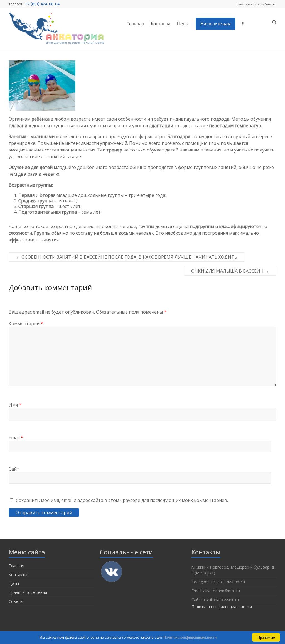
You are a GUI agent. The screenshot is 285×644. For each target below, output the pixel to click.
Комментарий (26, 323)
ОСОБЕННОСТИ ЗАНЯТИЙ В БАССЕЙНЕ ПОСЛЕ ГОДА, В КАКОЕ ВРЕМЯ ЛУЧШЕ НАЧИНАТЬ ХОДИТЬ (126, 257)
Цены (183, 23)
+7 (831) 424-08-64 (42, 4)
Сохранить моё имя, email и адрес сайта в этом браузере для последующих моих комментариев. (122, 500)
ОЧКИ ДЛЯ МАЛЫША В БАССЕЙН (230, 271)
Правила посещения (28, 592)
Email (16, 437)
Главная (135, 23)
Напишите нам (215, 23)
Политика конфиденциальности (221, 606)
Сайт (14, 469)
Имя (15, 405)
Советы (16, 601)
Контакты (160, 23)
